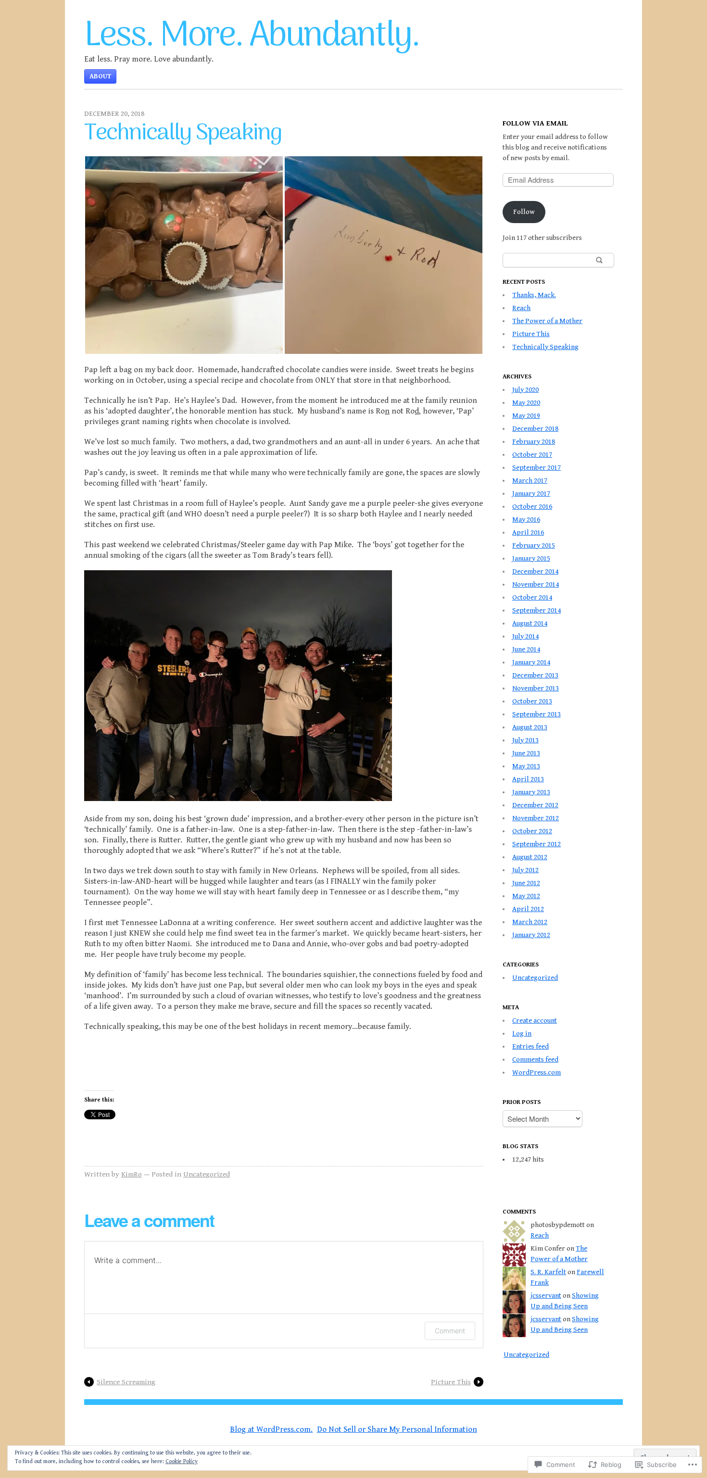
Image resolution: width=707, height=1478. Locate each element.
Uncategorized (206, 1174)
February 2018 (533, 442)
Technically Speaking (545, 347)
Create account (534, 1020)
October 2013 (532, 701)
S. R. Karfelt (548, 1272)
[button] (184, 255)
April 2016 (528, 532)
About (100, 76)
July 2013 (525, 740)
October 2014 (532, 597)
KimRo (131, 1174)
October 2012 (532, 831)
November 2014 (535, 584)
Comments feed (535, 1059)
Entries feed (530, 1046)
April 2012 (528, 909)
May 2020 (526, 403)
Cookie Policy (181, 1461)
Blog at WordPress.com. (271, 1429)
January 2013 (531, 792)
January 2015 (531, 558)
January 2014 (531, 662)
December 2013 (535, 675)
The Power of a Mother (547, 321)
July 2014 (525, 636)
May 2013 (526, 766)
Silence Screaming (126, 1382)
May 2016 (526, 519)
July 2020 (525, 390)
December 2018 (535, 429)
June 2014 (526, 649)
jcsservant (545, 1295)
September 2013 (536, 714)
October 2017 (532, 455)
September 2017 (536, 467)
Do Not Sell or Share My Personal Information (397, 1429)
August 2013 (529, 727)
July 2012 (525, 870)
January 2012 (531, 935)
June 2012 (526, 883)
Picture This (451, 1382)
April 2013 (528, 779)
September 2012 (536, 844)
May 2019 (526, 416)
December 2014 (535, 571)
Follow (524, 212)
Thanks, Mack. (534, 295)
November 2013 (535, 688)
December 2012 (535, 805)
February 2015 (533, 545)
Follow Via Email (535, 123)
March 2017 (529, 480)
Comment (450, 1331)
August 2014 (529, 623)
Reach (521, 308)
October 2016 (532, 506)
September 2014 (536, 610)
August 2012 (529, 857)
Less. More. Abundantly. (251, 36)
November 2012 (535, 818)
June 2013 (526, 753)
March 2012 (529, 922)
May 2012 (526, 896)
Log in (521, 1033)
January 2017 (531, 493)
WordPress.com (536, 1072)
